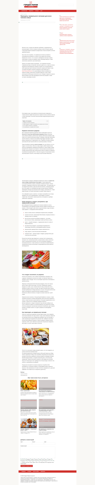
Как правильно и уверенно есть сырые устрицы (46, 430)
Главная (23, 471)
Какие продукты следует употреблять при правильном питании (35, 124)
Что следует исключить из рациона (30, 125)
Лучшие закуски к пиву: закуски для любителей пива (28, 410)
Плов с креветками (25, 390)
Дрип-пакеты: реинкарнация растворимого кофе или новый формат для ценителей (66, 19)
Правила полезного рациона (28, 122)
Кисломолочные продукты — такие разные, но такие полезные (47, 391)
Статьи (36, 10)
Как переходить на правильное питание (31, 126)
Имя (22, 441)
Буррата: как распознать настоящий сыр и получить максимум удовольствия (67, 43)
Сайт (45, 441)
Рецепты (31, 10)
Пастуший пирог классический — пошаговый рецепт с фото (47, 410)
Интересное (24, 10)
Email (33, 441)
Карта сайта (36, 471)
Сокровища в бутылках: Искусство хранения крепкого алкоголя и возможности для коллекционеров (67, 52)
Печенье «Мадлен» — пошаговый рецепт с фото (28, 430)
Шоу (41, 10)
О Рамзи (29, 471)
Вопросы (43, 471)
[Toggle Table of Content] (47, 121)
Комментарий (24, 445)
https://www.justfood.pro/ (27, 71)
